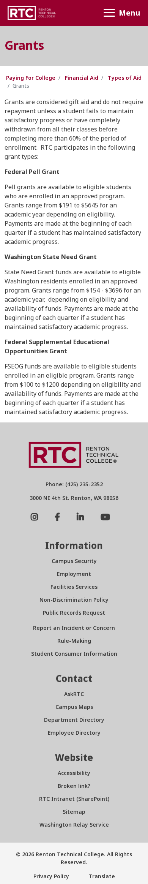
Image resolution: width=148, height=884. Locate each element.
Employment (74, 573)
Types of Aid (125, 77)
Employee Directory (74, 732)
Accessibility (74, 772)
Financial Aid (81, 77)
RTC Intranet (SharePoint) (74, 798)
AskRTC (74, 693)
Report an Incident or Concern (74, 627)
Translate (101, 876)
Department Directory (74, 719)
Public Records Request (74, 612)
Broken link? (74, 785)
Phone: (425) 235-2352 (74, 484)
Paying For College (30, 77)
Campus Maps (74, 706)
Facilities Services (74, 586)
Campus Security (74, 561)
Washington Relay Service (74, 824)
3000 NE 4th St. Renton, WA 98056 (74, 497)
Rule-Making (74, 640)
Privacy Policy (51, 876)
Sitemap (74, 811)
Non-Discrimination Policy (74, 599)
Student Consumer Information (74, 653)
